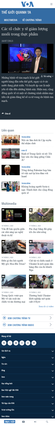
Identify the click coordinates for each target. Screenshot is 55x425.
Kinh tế (24, 150)
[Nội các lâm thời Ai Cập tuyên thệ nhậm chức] (11, 140)
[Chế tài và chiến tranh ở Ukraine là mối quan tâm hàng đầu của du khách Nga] (41, 247)
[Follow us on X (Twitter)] (10, 343)
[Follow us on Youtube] (15, 343)
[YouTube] (23, 422)
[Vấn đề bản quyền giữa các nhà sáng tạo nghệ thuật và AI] (14, 215)
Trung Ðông (25, 137)
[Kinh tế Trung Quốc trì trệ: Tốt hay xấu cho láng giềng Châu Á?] (11, 153)
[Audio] (35, 422)
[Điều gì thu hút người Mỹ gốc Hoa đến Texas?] (14, 247)
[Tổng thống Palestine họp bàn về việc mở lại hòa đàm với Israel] (11, 170)
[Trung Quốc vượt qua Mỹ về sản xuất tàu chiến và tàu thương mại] (14, 281)
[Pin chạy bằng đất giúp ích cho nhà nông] (41, 215)
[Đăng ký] (33, 343)
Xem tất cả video (46, 306)
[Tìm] (47, 422)
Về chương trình (32, 20)
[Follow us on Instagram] (21, 343)
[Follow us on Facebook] (4, 343)
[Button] (6, 114)
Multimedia (10, 20)
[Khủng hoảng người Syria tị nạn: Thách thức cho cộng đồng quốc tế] (11, 186)
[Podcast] (27, 343)
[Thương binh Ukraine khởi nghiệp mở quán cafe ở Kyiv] (41, 281)
